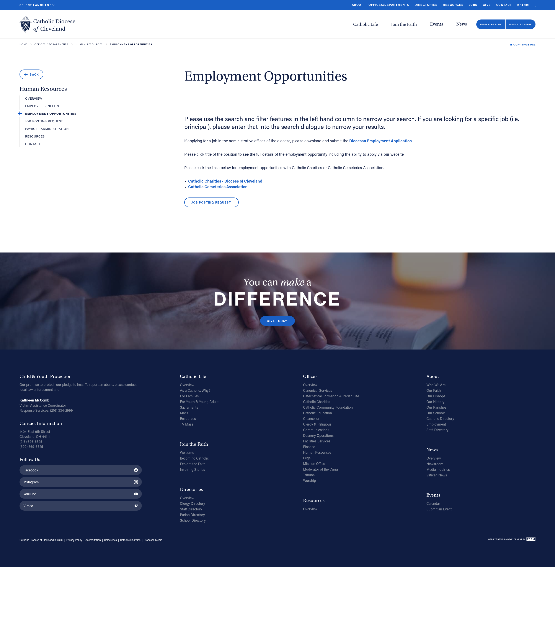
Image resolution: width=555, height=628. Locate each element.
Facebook (30, 470)
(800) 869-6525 (31, 446)
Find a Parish (490, 24)
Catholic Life (365, 24)
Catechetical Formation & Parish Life (331, 396)
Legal (307, 458)
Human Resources (89, 44)
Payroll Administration (47, 129)
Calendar (433, 503)
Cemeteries (110, 540)
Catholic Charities (316, 401)
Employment (436, 424)
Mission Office (314, 463)
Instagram (31, 482)
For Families (189, 396)
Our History (435, 401)
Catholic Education (317, 413)
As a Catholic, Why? (195, 390)
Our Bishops (436, 396)
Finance (309, 446)
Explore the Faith (193, 463)
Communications (316, 429)
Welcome (187, 452)
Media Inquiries (438, 469)
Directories (426, 4)
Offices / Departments (51, 44)
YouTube (29, 494)
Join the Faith (404, 24)
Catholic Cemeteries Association (218, 186)
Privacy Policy (74, 540)
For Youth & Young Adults (199, 401)
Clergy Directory (192, 503)
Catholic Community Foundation (328, 407)
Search (524, 5)
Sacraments (189, 407)
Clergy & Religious (317, 424)
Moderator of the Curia (320, 469)
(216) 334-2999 (61, 410)
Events (436, 24)
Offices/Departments (389, 4)
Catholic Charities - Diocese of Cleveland (225, 181)
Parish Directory (192, 514)
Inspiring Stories (192, 469)
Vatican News (436, 475)
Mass (184, 413)
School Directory (193, 520)
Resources (453, 4)
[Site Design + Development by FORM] (511, 540)
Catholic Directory (440, 418)
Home (23, 44)
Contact (504, 4)
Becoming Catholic (194, 458)
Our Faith (433, 390)
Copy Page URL (524, 44)
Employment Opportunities (51, 114)
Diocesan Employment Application (380, 140)
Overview (33, 98)
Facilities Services (316, 441)
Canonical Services (317, 390)
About (357, 4)
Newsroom (434, 463)
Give (487, 4)
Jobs (473, 4)
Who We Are (436, 384)
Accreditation (93, 540)
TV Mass (186, 424)
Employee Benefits (42, 106)
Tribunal (309, 475)
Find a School (520, 24)
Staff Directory (191, 509)
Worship (309, 480)
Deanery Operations (318, 435)
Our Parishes (436, 407)
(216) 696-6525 (31, 441)
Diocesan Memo (153, 540)
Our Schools (436, 413)
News (461, 24)
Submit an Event (439, 509)
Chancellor (311, 418)
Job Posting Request (44, 121)
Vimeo (28, 505)
